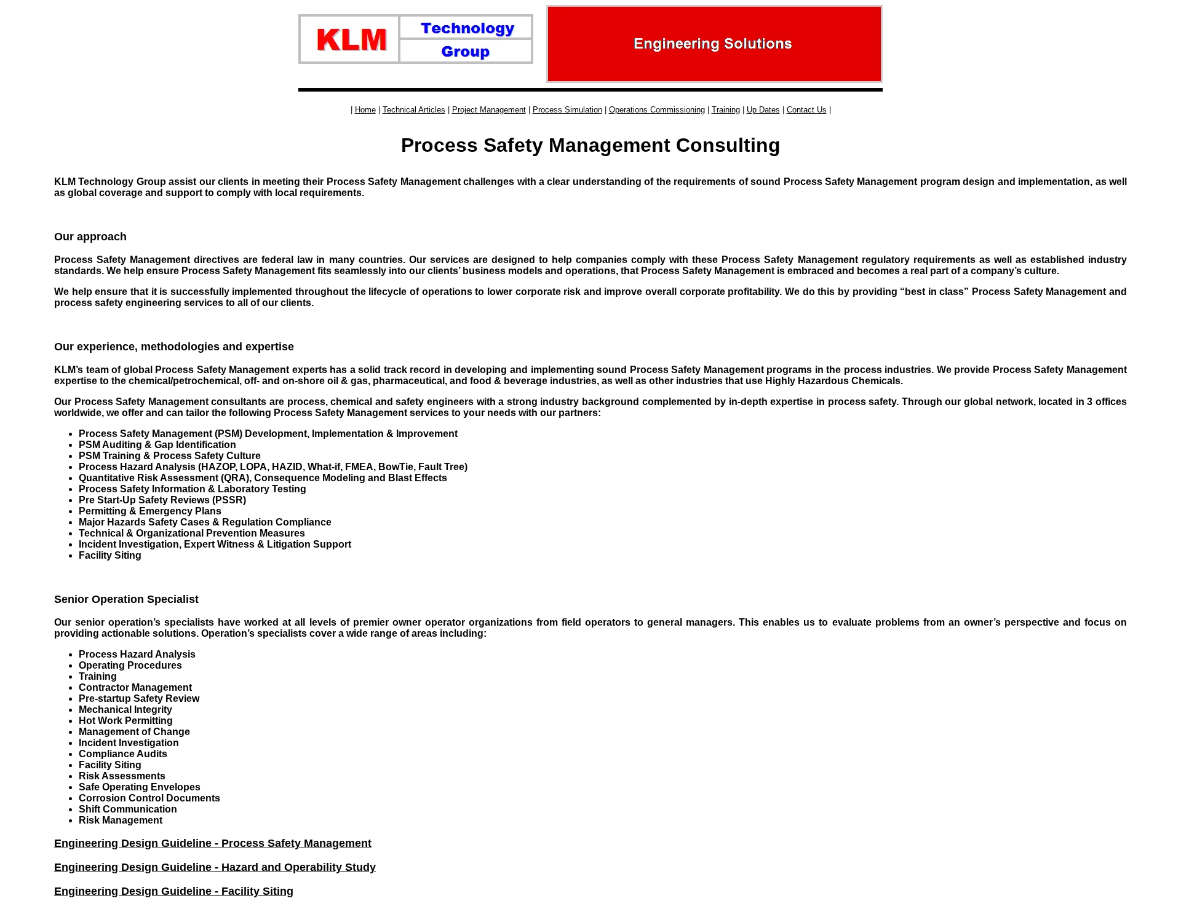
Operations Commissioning (657, 109)
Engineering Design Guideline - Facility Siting (173, 891)
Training (726, 109)
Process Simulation (567, 109)
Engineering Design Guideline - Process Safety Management (213, 843)
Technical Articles (414, 109)
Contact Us (807, 109)
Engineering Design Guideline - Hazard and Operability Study (215, 867)
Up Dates (763, 109)
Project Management (489, 109)
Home (365, 109)
